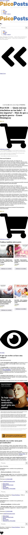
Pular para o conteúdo (4, 0)
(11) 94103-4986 (8, 479)
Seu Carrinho (5, 487)
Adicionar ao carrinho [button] (6, 268)
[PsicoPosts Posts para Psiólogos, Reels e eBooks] (14, 7)
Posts (4, 10)
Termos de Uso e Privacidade (9, 488)
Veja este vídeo (22, 453)
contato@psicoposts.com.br (9, 481)
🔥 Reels (5, 11)
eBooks (4, 12)
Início (1, 36)
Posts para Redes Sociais (8, 484)
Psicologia (5, 36)
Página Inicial (6, 483)
